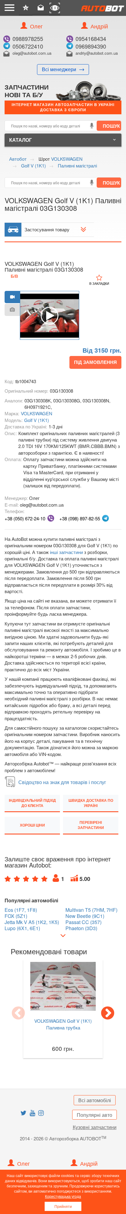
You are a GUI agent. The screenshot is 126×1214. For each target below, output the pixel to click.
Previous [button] (18, 1013)
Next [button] (107, 1013)
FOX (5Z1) (16, 916)
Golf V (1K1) (36, 420)
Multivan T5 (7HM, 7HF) (91, 910)
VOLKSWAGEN (36, 413)
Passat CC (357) (83, 922)
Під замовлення (95, 362)
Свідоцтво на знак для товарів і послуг (62, 782)
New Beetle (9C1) (84, 916)
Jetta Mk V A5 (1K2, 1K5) (32, 922)
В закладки (99, 283)
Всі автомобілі (94, 1100)
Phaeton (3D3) (81, 928)
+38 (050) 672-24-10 (25, 518)
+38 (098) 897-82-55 (79, 518)
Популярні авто (94, 1114)
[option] (49, 315)
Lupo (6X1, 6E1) (22, 928)
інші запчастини (66, 552)
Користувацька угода (63, 1196)
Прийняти (63, 1206)
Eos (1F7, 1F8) (21, 910)
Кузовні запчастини (95, 1127)
